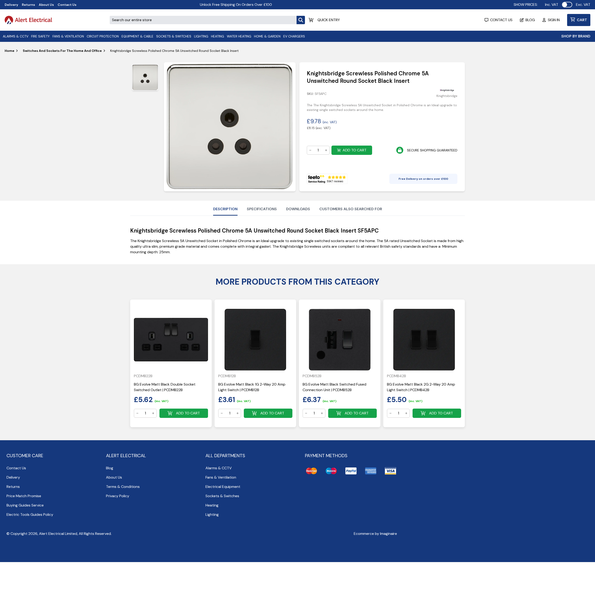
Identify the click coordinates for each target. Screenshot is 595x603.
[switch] (567, 4)
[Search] (301, 20)
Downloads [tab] (298, 209)
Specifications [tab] (262, 209)
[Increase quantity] (326, 150)
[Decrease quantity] (310, 150)
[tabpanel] (229, 126)
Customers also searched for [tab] (350, 209)
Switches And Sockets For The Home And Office (62, 51)
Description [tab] (225, 209)
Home (9, 51)
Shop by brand (575, 36)
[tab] (145, 77)
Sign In (554, 19)
